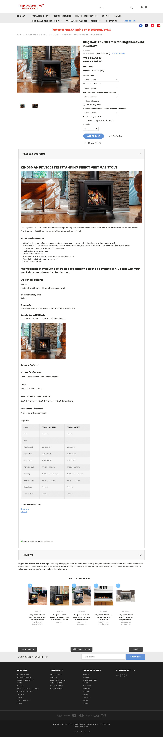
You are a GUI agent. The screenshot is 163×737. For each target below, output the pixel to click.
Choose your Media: (92, 84)
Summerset (87, 689)
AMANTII (85, 683)
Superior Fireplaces (90, 680)
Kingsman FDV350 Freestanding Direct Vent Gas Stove (37, 617)
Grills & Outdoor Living (86, 16)
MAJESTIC (86, 677)
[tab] (81, 154)
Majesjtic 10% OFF (56, 674)
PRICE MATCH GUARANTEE (76, 21)
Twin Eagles (87, 697)
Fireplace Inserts (56, 683)
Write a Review (118, 53)
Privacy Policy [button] (27, 649)
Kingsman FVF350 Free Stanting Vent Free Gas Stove (81, 617)
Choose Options (37, 598)
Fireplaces (53, 677)
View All (85, 703)
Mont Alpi (86, 692)
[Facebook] (85, 143)
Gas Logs (118, 16)
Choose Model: (90, 75)
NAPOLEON (86, 674)
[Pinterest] (100, 143)
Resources (96, 21)
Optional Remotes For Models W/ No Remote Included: (104, 108)
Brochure (25, 509)
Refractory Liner (94, 104)
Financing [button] (136, 649)
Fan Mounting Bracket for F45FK (101, 120)
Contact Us (111, 21)
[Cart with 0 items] (146, 7)
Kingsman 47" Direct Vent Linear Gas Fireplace (104, 617)
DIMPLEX (85, 700)
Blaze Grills (87, 686)
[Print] (92, 143)
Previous (157, 730)
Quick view (37, 593)
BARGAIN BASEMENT (56, 689)
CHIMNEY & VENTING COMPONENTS (46, 21)
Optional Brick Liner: (91, 101)
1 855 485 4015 (129, 21)
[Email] (89, 143)
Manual (24, 511)
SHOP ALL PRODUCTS (56, 686)
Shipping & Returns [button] (81, 649)
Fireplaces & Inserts (40, 16)
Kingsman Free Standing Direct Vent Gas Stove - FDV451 (59, 617)
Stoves (105, 16)
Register (27, 700)
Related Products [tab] (79, 578)
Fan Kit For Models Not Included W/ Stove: (99, 92)
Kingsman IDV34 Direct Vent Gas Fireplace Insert (126, 617)
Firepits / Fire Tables (62, 16)
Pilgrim (85, 694)
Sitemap (19, 703)
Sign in (19, 700)
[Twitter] (96, 143)
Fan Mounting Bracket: (92, 117)
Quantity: (87, 124)
